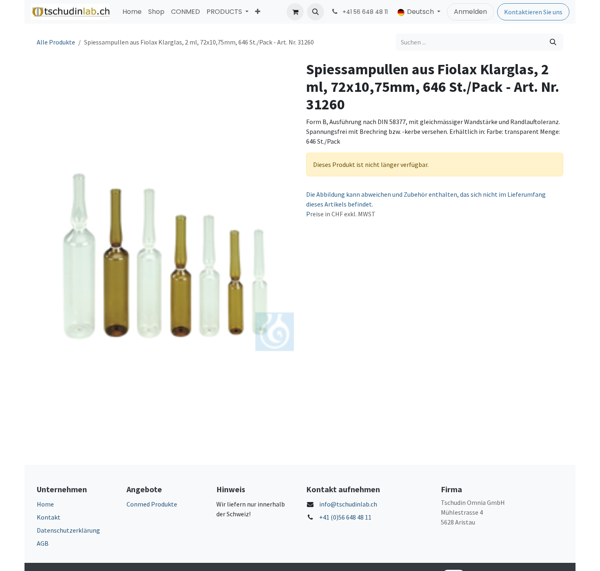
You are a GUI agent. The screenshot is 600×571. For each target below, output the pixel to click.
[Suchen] (553, 42)
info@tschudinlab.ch (348, 504)
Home (45, 504)
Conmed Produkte (152, 504)
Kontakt (48, 517)
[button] (315, 11)
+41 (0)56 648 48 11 (345, 517)
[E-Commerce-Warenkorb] (295, 11)
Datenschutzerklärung (68, 530)
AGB (43, 543)
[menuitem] (132, 12)
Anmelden (470, 11)
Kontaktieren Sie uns (533, 12)
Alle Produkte (56, 42)
